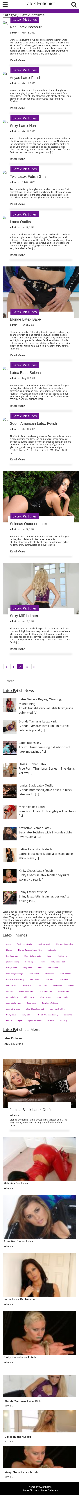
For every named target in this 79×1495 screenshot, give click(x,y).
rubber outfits (62, 997)
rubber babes (12, 997)
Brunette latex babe (32, 956)
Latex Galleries (13, 1044)
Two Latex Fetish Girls (28, 176)
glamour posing (12, 962)
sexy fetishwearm (13, 1003)
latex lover (34, 979)
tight (20, 1021)
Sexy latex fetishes (50, 1003)
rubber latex (29, 997)
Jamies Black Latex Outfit (30, 1110)
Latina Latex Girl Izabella (19, 1299)
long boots (42, 985)
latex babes (53, 968)
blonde (9, 950)
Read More (17, 60)
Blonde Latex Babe (25, 319)
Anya (8, 944)
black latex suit (44, 944)
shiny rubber (27, 1015)
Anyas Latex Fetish (25, 78)
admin (13, 1115)
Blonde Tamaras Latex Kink (30, 950)
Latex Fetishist (39, 3)
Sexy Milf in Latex (24, 616)
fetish (49, 956)
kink (43, 962)
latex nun (49, 979)
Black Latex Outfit (24, 944)
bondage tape (12, 956)
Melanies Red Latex (16, 1183)
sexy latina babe (13, 1009)
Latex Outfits (20, 222)
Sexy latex (31, 1003)
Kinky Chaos (11, 968)
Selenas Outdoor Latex (29, 524)
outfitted (9, 991)
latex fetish (49, 974)
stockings (68, 1015)
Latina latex (27, 985)
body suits (52, 950)
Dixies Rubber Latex (18, 1437)
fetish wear (62, 956)
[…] (35, 713)
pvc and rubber (45, 991)
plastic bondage (26, 991)
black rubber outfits (64, 944)
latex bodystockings (14, 974)
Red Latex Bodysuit (26, 27)
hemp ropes (30, 962)
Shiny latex (11, 1015)
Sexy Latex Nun (23, 126)
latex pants (11, 985)
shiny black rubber (57, 1009)
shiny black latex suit (35, 1009)
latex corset (34, 974)
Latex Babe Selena (25, 373)
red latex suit (63, 991)
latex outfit (63, 979)
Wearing (63, 1021)
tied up (9, 1021)
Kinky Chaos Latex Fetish (20, 1357)
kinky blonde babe (59, 962)
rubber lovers (45, 997)
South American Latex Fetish (33, 423)
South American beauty (48, 1015)
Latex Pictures (24, 19)
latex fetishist (65, 974)
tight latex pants (35, 1021)
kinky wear (27, 968)
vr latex (51, 1021)
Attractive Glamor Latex (18, 1241)
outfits (71, 985)
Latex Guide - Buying (15, 979)
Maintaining (57, 985)
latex (40, 968)
